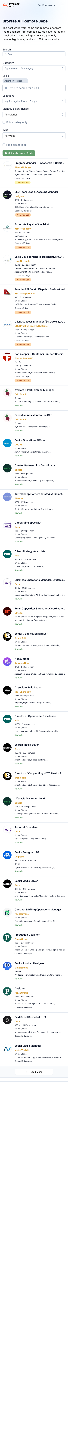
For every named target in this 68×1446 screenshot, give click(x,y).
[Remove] (25, 81)
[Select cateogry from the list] (63, 68)
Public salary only (16, 122)
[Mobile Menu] (62, 5)
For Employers (46, 5)
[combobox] (34, 68)
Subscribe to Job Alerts (20, 153)
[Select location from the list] (63, 101)
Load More (36, 1072)
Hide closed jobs (16, 144)
